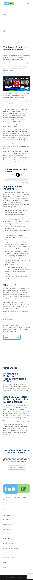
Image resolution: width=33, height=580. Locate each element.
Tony (11, 325)
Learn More (6, 395)
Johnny (17, 325)
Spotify (7, 317)
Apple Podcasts (9, 319)
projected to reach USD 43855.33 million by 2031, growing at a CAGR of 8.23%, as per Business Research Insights (16, 416)
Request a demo (12, 337)
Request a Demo (16, 467)
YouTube (7, 322)
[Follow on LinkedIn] (4, 504)
